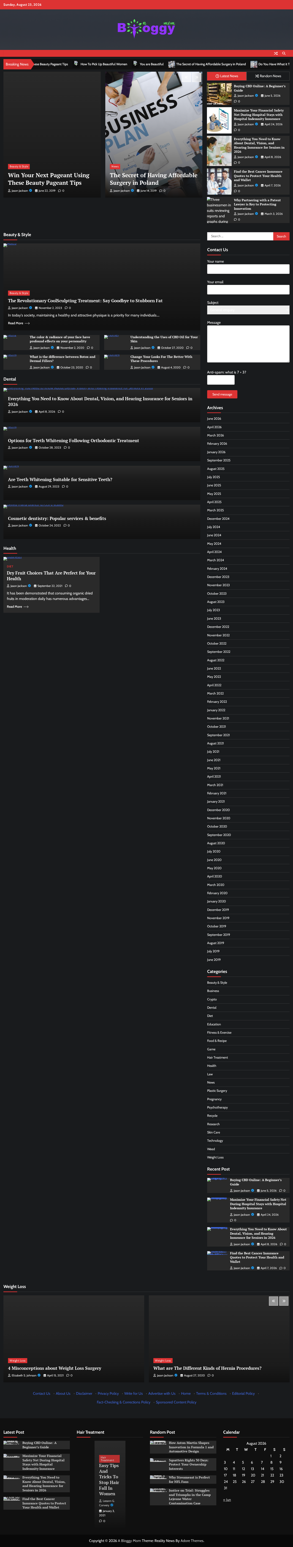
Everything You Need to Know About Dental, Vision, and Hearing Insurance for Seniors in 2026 (259, 145)
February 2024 (217, 569)
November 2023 (218, 585)
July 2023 (213, 610)
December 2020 (218, 810)
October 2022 (216, 643)
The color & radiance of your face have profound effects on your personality (60, 339)
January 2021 (216, 801)
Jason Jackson (20, 190)
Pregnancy (214, 1099)
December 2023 (218, 577)
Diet (10, 566)
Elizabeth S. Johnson (24, 1375)
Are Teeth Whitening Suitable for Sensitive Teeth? (60, 479)
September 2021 (218, 735)
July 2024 (213, 527)
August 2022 (215, 660)
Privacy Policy (108, 1393)
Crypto (212, 999)
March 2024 (215, 560)
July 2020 (213, 851)
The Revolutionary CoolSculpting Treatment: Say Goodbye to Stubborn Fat (85, 300)
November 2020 (218, 818)
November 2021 (218, 718)
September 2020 (219, 835)
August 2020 (216, 843)
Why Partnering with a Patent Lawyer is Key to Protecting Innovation (257, 204)
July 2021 (213, 751)
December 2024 (218, 519)
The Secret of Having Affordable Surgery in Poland (154, 64)
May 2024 (214, 544)
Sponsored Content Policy (176, 1402)
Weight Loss (215, 1157)
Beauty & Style (120, 166)
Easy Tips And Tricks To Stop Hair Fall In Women (109, 1479)
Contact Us (41, 1393)
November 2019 (218, 918)
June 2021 (213, 760)
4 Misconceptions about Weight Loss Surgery (54, 1368)
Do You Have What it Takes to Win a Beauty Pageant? (238, 64)
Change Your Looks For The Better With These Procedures (161, 358)
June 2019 (214, 960)
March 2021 (215, 785)
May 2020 (214, 868)
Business (213, 991)
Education (214, 1024)
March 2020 (215, 885)
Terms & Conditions (211, 1393)
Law (210, 1074)
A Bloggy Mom (129, 1541)
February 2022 (217, 702)
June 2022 (214, 668)
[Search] (283, 53)
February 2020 (217, 893)
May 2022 (214, 677)
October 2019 (216, 926)
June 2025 (214, 485)
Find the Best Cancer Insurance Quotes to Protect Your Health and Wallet (258, 175)
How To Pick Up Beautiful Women (47, 64)
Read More (15, 323)
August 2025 (216, 469)
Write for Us (133, 1393)
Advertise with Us (162, 1393)
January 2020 (216, 901)
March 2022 (215, 693)
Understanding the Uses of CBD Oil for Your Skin (164, 339)
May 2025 (214, 494)
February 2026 (217, 443)
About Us (63, 1393)
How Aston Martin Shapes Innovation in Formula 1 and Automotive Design (191, 1447)
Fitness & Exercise (219, 1032)
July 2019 (213, 951)
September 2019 (218, 935)
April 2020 (214, 876)
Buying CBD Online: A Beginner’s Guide (259, 88)
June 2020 (214, 860)
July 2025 (213, 477)
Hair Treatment (217, 1057)
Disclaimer (84, 1393)
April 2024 (214, 552)
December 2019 (218, 910)
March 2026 (215, 435)
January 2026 (216, 452)
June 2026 (214, 419)
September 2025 (219, 460)
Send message (222, 394)
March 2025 (215, 510)
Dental (211, 1007)
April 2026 (214, 427)
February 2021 (216, 793)
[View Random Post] (275, 53)
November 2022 (218, 635)
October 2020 (217, 826)
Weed (211, 1149)
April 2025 (214, 502)
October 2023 (217, 593)
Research (213, 1124)
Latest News (229, 76)
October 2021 (216, 726)
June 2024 (214, 535)
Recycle (212, 1116)
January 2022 (216, 710)
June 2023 (214, 618)
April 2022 (214, 685)
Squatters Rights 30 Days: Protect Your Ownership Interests (189, 1464)
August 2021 (215, 743)
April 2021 (214, 776)
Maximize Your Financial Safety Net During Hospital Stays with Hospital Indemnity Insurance (259, 114)
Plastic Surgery (217, 1091)
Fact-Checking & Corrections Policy (123, 1402)
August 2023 (216, 602)
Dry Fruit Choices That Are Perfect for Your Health (51, 575)
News (13, 166)
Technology (215, 1140)
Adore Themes (192, 1541)
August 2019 (215, 943)
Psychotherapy (217, 1107)
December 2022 (218, 627)
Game (211, 1049)
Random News (270, 76)
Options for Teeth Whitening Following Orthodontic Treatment (73, 440)
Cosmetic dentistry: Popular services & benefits (57, 518)
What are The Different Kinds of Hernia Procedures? (207, 1368)
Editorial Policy (243, 1393)
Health (211, 1066)
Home (186, 1393)
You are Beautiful (95, 64)
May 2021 (213, 768)
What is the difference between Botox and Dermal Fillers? (62, 358)
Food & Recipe (217, 1041)
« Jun (227, 1500)
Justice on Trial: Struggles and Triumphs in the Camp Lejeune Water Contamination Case (190, 1496)
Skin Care (213, 1132)
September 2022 (218, 652)
